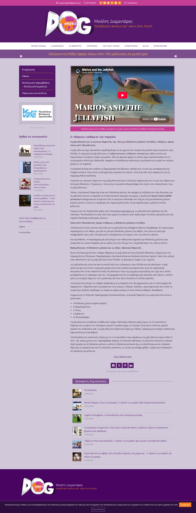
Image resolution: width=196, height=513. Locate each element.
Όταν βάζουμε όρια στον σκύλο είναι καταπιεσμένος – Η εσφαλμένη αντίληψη (44, 149)
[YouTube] (104, 2)
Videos (25, 76)
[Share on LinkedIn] (131, 365)
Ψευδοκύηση (90, 390)
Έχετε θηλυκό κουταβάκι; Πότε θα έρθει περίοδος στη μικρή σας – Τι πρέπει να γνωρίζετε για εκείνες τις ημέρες (128, 455)
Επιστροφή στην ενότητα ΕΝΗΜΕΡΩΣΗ (122, 371)
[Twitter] (108, 2)
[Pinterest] (112, 2)
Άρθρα (22, 226)
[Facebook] (100, 2)
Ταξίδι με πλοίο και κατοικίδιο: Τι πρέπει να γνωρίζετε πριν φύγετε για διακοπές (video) (125, 440)
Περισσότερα (98, 509)
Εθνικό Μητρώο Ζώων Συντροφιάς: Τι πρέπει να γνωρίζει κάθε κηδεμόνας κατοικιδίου (124, 402)
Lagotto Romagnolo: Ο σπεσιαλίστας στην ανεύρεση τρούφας (113, 415)
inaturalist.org (127, 211)
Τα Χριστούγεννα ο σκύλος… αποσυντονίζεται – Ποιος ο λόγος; (42, 183)
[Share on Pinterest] (125, 365)
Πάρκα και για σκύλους (34, 93)
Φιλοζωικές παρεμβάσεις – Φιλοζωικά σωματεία (36, 84)
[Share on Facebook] (113, 365)
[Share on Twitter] (119, 365)
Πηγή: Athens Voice (123, 356)
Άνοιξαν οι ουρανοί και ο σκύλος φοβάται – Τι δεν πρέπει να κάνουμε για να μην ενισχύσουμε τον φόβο (44, 201)
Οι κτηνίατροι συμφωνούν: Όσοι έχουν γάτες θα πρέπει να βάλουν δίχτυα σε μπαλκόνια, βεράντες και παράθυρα (126, 429)
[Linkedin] (119, 2)
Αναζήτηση (132, 3)
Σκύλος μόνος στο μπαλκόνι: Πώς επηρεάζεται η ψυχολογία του (41, 166)
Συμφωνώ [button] (185, 504)
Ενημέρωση (28, 69)
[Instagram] (115, 2)
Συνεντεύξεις (25, 232)
